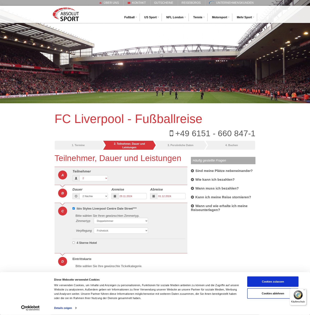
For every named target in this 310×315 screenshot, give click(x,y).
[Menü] (304, 290)
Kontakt (139, 2)
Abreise (156, 189)
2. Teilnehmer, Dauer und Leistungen (129, 145)
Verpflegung (84, 230)
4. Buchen (231, 145)
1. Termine (78, 145)
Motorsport (219, 17)
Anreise (117, 189)
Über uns (111, 2)
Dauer (77, 189)
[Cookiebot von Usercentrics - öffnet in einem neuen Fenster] (30, 308)
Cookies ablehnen (273, 293)
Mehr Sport (244, 17)
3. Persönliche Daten (180, 145)
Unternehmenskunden (235, 2)
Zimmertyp (83, 221)
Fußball (129, 17)
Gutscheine (163, 2)
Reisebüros (191, 2)
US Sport (150, 17)
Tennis (197, 17)
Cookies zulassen (273, 281)
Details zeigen (63, 307)
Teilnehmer (81, 171)
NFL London (175, 17)
